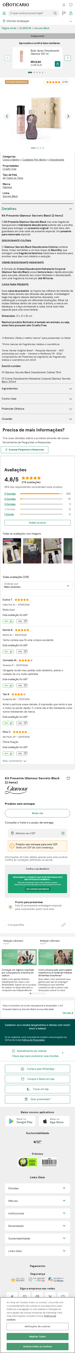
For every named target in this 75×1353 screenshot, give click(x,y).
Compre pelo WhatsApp (40, 1068)
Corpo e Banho (11, 159)
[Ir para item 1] (30, 72)
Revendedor (16, 1226)
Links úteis (15, 1251)
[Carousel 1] (30, 993)
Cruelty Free (9, 169)
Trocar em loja (41, 1089)
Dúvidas (13, 1188)
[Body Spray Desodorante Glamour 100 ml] (22, 58)
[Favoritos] (70, 4)
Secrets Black (41, 28)
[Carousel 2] (33, 993)
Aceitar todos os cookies (37, 1346)
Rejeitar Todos (37, 1336)
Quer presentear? (41, 1099)
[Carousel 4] (39, 993)
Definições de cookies (37, 1326)
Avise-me (37, 813)
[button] (57, 64)
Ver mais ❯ (68, 1012)
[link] (37, 58)
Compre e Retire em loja (40, 1079)
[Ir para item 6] (45, 72)
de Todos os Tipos (13, 178)
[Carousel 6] (44, 993)
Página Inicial (9, 28)
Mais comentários (12, 760)
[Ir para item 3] (37, 72)
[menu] (4, 13)
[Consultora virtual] (63, 13)
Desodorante (57, 159)
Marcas (13, 1201)
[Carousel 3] (36, 993)
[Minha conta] (63, 4)
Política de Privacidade (33, 1040)
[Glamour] (16, 792)
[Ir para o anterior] (6, 116)
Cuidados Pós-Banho (34, 159)
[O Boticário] (16, 5)
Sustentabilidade (19, 1238)
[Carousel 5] (42, 993)
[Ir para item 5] (42, 72)
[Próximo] (68, 58)
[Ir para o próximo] (68, 116)
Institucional (16, 1213)
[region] (37, 1325)
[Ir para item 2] (34, 72)
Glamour (25, 28)
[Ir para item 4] (39, 72)
